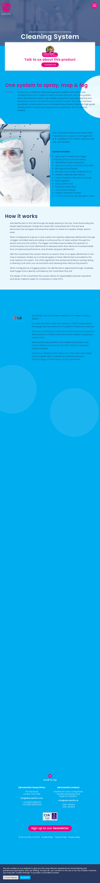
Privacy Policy (74, 837)
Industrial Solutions (38, 31)
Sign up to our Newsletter (50, 828)
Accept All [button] (25, 877)
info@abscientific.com (31, 798)
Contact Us (50, 64)
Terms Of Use (61, 837)
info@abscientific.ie (68, 800)
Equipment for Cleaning (60, 31)
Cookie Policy (47, 837)
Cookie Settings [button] (11, 877)
